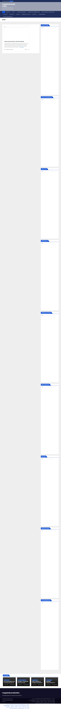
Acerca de (27, 704)
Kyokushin (5, 14)
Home (8, 704)
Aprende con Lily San (26, 14)
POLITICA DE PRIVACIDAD (7, 16)
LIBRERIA (38, 701)
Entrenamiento (49, 700)
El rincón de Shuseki (43, 700)
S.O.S (26, 708)
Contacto (37, 700)
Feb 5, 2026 (20, 684)
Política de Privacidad (51, 701)
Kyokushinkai (33, 701)
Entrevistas (11, 14)
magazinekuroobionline (10, 693)
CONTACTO (34, 14)
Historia (18, 14)
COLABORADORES (42, 14)
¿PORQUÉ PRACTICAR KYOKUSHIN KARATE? (17, 704)
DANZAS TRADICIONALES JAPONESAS (50, 683)
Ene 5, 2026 (49, 684)
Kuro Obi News (12, 684)
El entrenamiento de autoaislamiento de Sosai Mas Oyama (9, 683)
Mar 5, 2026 (6, 684)
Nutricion (45, 701)
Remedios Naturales (21, 708)
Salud (28, 708)
